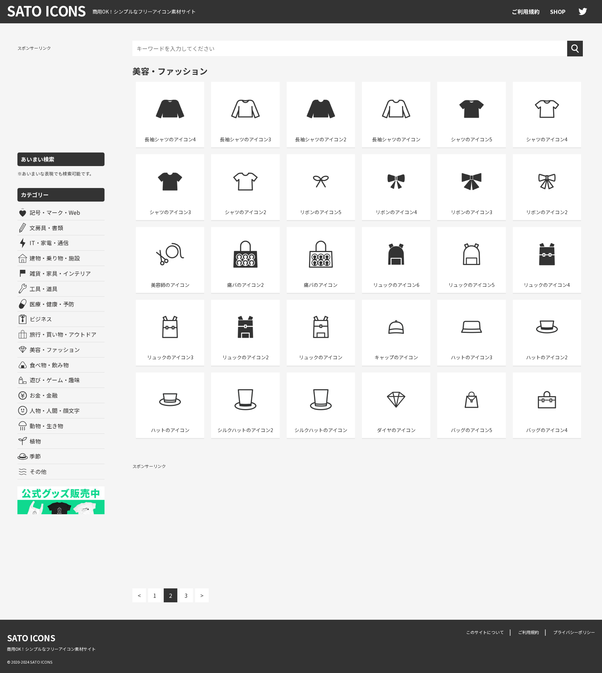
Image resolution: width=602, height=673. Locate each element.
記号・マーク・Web (55, 212)
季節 (35, 456)
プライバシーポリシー (574, 632)
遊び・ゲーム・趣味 (55, 380)
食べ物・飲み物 (49, 365)
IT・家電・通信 (49, 242)
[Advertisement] (61, 98)
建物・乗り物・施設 (55, 258)
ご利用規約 (526, 11)
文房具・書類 (46, 228)
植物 (35, 441)
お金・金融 (43, 395)
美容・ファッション (55, 349)
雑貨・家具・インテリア (60, 273)
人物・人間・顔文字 (55, 410)
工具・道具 (43, 288)
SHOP (557, 11)
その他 (38, 471)
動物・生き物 (46, 426)
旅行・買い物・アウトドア (63, 334)
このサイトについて (485, 632)
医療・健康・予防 (52, 304)
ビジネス (41, 319)
